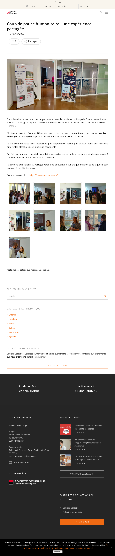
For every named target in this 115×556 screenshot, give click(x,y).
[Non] (111, 547)
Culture (12, 328)
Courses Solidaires (71, 507)
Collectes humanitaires (73, 512)
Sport (11, 323)
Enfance (12, 314)
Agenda (12, 336)
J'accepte (57, 552)
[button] (106, 12)
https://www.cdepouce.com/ (43, 175)
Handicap (13, 319)
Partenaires (14, 332)
